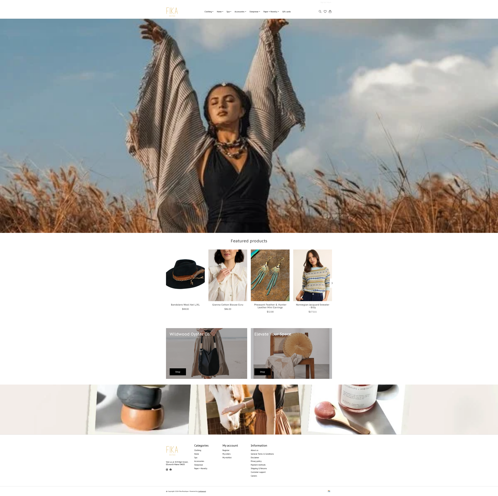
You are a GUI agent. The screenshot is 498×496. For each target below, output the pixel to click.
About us (254, 450)
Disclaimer (255, 457)
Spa (195, 457)
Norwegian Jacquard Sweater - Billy (312, 306)
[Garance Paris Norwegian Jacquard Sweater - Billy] (312, 275)
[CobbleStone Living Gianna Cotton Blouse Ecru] (227, 275)
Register (226, 450)
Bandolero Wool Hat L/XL (185, 304)
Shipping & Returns (259, 468)
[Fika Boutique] (172, 11)
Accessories (199, 461)
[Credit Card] (329, 491)
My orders (227, 454)
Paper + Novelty (200, 468)
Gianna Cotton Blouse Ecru (227, 304)
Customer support (258, 472)
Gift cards (286, 11)
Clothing (197, 450)
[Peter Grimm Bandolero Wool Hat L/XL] (185, 275)
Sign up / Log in (326, 2)
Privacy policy (256, 461)
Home (196, 454)
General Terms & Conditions (262, 454)
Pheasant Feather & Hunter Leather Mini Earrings (270, 306)
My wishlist (227, 457)
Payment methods (258, 465)
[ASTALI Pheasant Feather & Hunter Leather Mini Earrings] (270, 275)
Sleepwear (198, 465)
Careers (254, 476)
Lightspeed (202, 491)
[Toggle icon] (320, 11)
